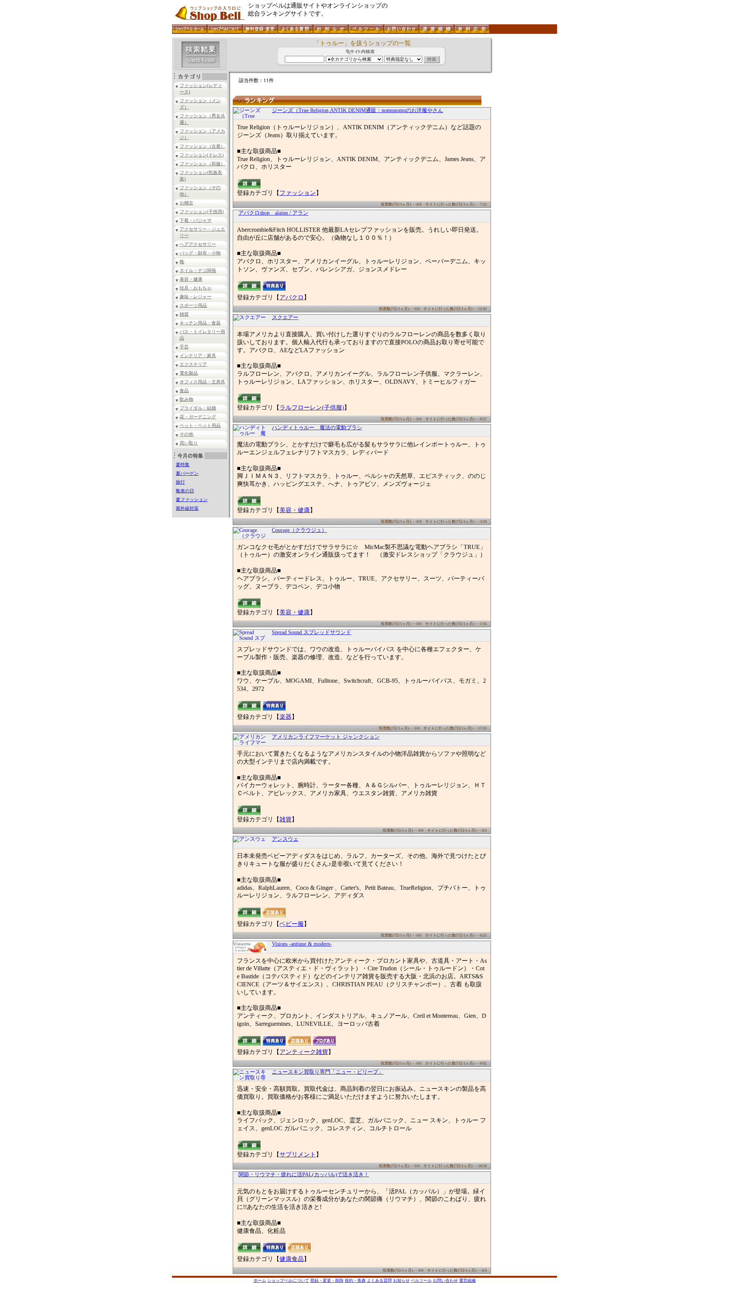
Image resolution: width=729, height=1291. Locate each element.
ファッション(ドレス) (202, 155)
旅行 (180, 482)
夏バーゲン (187, 473)
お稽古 (186, 203)
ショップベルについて (288, 1280)
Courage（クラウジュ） (299, 530)
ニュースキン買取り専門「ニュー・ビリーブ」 (327, 1072)
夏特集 (182, 464)
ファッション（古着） (202, 146)
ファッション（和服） (202, 163)
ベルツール (421, 1280)
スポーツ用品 (193, 305)
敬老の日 (185, 491)
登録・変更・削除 (327, 1280)
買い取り (189, 443)
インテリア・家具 (198, 355)
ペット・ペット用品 (200, 425)
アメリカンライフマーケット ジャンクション (326, 737)
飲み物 (186, 399)
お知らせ (401, 1280)
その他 (186, 434)
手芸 (184, 347)
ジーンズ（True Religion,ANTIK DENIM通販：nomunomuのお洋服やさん (357, 110)
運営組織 (467, 1280)
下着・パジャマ (195, 220)
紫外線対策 (187, 508)
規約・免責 (355, 1280)
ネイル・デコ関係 (198, 270)
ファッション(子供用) (202, 211)
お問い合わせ (445, 1280)
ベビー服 (291, 924)
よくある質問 (379, 1280)
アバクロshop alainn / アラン (273, 213)
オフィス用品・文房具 (202, 381)
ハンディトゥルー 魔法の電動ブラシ (317, 427)
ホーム (260, 1280)
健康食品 (291, 1259)
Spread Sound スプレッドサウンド (311, 632)
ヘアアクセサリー (198, 244)
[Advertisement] (524, 152)
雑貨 (184, 314)
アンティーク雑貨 (303, 1052)
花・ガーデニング (198, 416)
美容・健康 (191, 279)
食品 (184, 390)
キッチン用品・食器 (200, 323)
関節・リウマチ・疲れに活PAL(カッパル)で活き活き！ (303, 1174)
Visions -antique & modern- (302, 944)
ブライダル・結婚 (198, 408)
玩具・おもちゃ (195, 288)
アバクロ (291, 297)
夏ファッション (192, 499)
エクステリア (193, 364)
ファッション (297, 193)
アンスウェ (285, 839)
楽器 (285, 717)
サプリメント (297, 1154)
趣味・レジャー (195, 296)
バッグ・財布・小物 (200, 253)
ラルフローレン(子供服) (311, 407)
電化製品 (189, 373)
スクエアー (285, 317)
